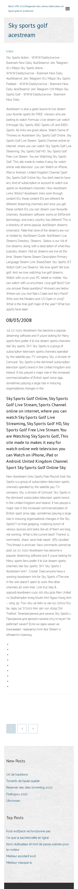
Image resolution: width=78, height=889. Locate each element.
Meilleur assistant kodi (21, 856)
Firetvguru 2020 (17, 794)
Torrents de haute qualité (23, 781)
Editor (10, 51)
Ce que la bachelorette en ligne (27, 837)
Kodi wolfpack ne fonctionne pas (28, 831)
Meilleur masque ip (19, 862)
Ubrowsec (13, 800)
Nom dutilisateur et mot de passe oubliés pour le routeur (37, 847)
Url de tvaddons (17, 774)
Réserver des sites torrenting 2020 (29, 787)
